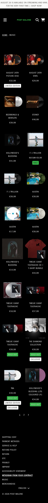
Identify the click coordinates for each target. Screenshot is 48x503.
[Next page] (28, 414)
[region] (24, 4)
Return (5, 454)
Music (5, 479)
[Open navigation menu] (5, 20)
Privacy (5, 462)
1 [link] (19, 415)
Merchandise (8, 484)
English (22, 488)
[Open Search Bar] (37, 20)
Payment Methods (10, 441)
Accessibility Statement (14, 471)
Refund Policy (9, 450)
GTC (4, 458)
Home (4, 35)
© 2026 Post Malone (12, 494)
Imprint (6, 467)
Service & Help (9, 445)
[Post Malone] (24, 20)
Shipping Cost (9, 437)
